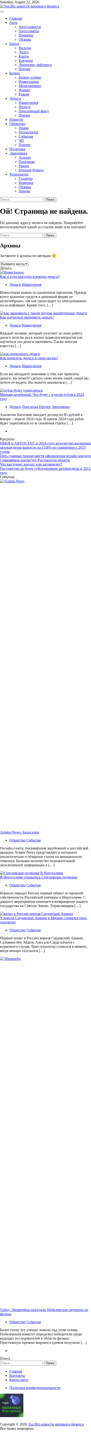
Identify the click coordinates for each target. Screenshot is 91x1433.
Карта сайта (18, 1380)
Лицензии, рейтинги (35, 65)
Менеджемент (30, 86)
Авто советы (29, 31)
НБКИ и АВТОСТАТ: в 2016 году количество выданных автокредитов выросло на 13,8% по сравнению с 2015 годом (45, 447)
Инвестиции (29, 82)
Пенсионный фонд (34, 111)
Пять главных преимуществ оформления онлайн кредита (45, 456)
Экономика (18, 153)
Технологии (18, 174)
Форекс (25, 90)
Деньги (15, 98)
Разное (24, 94)
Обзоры (25, 39)
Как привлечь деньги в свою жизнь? (29, 358)
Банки (14, 44)
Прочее (24, 69)
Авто (13, 23)
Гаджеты (26, 178)
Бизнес (14, 73)
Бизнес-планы (30, 77)
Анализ (25, 157)
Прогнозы (27, 162)
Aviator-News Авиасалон (19, 832)
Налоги (25, 107)
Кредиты (26, 60)
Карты (24, 56)
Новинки (26, 35)
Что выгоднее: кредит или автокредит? (31, 464)
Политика (17, 149)
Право (24, 128)
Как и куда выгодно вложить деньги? (30, 277)
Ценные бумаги (31, 170)
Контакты (17, 1376)
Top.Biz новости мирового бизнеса (56, 1424)
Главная (15, 18)
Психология (28, 132)
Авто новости (30, 27)
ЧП (21, 141)
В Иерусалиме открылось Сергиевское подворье (38, 877)
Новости (16, 119)
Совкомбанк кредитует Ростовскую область (35, 460)
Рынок (24, 166)
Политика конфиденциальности (34, 1388)
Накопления (28, 103)
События (26, 136)
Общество (17, 124)
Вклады (25, 48)
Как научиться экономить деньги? (27, 317)
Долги (24, 52)
